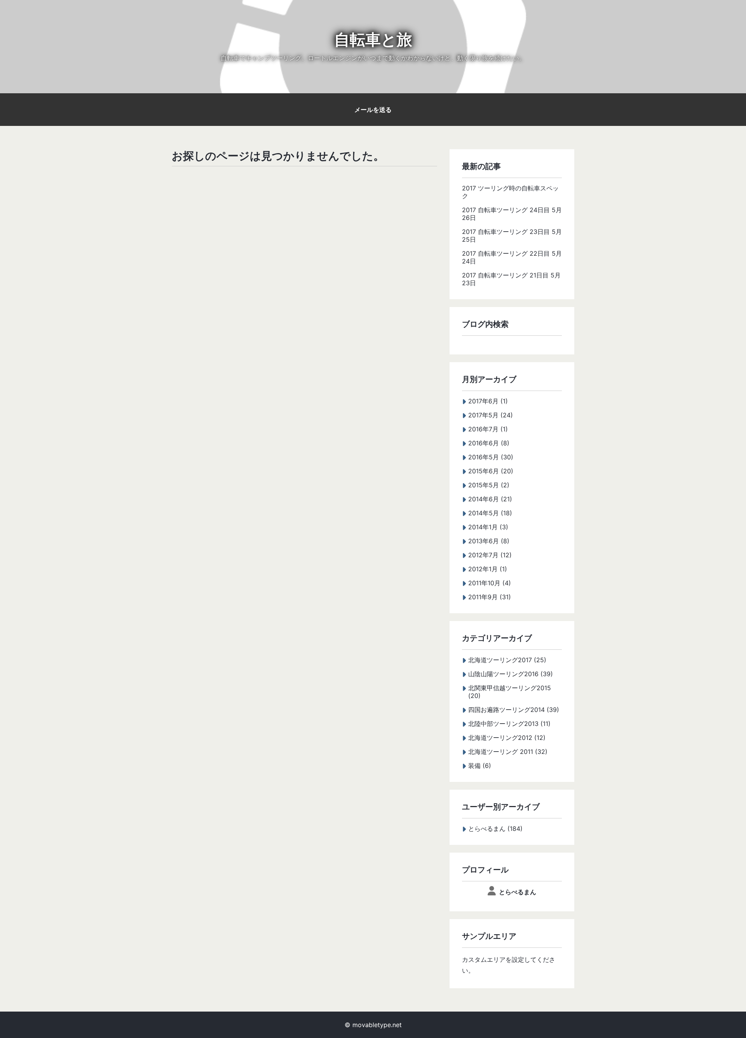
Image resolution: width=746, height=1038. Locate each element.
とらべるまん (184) (495, 828)
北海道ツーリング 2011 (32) (507, 751)
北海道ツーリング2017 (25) (507, 660)
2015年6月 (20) (490, 471)
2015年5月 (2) (488, 485)
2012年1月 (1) (487, 569)
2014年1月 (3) (488, 527)
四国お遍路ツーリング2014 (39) (513, 710)
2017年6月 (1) (488, 401)
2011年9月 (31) (489, 597)
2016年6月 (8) (488, 443)
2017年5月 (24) (490, 415)
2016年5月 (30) (490, 457)
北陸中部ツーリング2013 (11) (509, 723)
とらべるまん (517, 892)
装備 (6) (479, 765)
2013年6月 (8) (488, 541)
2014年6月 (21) (490, 499)
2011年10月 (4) (489, 583)
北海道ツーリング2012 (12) (507, 737)
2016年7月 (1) (488, 429)
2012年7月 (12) (490, 555)
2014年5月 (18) (490, 513)
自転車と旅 (373, 39)
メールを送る (373, 109)
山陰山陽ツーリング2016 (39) (510, 674)
